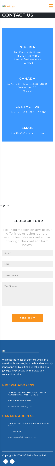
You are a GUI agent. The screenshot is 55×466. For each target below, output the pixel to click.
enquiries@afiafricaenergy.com (22, 437)
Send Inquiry (27, 317)
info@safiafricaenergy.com (27, 133)
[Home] (8, 6)
